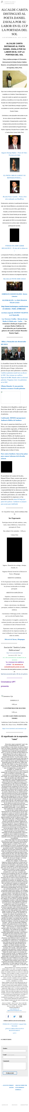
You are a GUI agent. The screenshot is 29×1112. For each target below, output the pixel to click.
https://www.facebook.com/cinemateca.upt (14, 728)
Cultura (24, 37)
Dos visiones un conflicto (14, 375)
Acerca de (5, 1105)
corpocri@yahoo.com (14, 1009)
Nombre (5, 1048)
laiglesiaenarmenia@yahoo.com (14, 1010)
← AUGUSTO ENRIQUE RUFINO (8, 1086)
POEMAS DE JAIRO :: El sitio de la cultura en (14, 248)
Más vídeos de (14, 279)
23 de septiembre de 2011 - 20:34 (11, 37)
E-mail (8, 1054)
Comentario (6, 1061)
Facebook (8, 1016)
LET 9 (14, 1033)
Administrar (24, 1105)
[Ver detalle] (6, 472)
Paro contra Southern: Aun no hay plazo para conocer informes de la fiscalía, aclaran (14, 456)
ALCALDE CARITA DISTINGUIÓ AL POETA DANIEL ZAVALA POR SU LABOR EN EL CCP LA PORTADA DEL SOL (14, 22)
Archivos (14, 1105)
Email (20, 1016)
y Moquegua (15, 639)
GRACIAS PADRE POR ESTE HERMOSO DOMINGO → (21, 1087)
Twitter (14, 1016)
